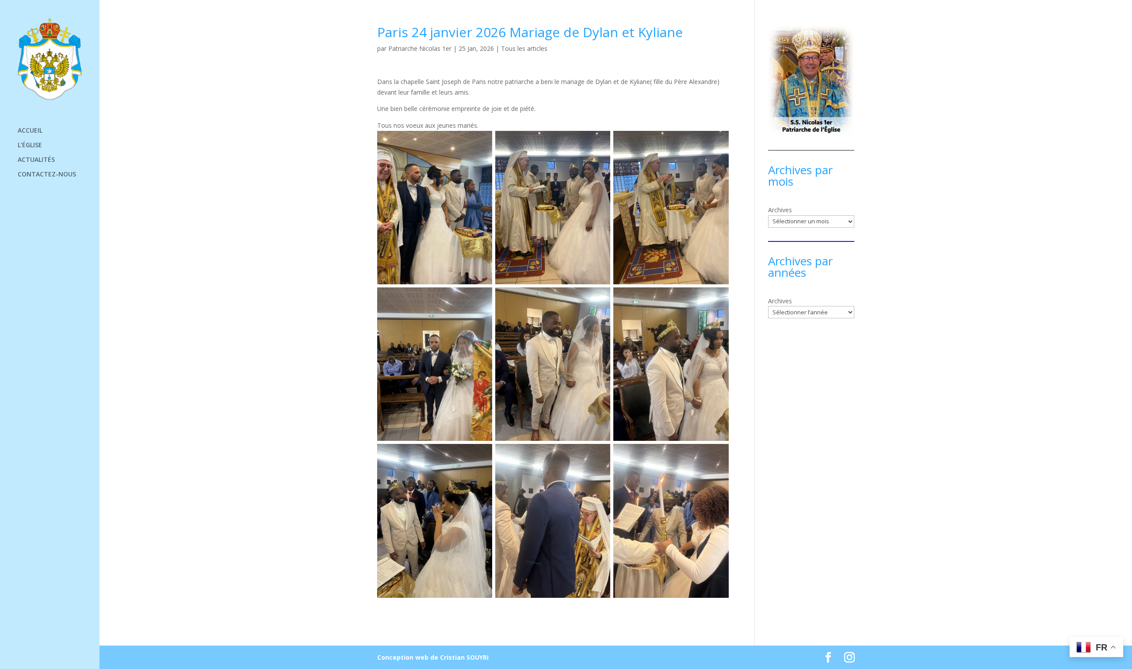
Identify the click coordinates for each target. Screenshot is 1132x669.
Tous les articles (524, 48)
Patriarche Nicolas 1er (419, 48)
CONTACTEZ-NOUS (47, 174)
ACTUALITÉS (36, 160)
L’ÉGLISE (30, 145)
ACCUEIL (30, 130)
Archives (780, 210)
